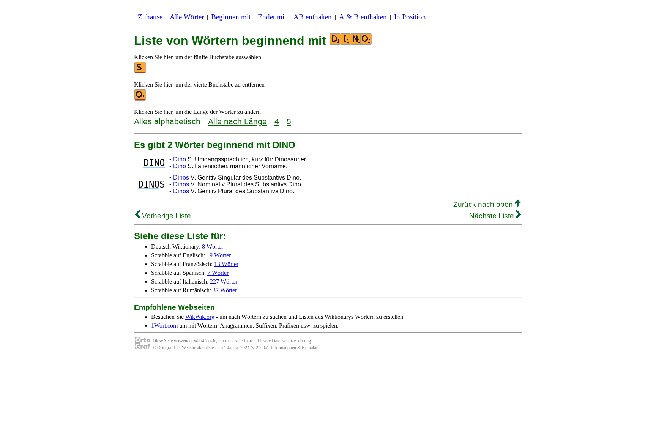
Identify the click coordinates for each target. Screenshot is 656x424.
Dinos (181, 177)
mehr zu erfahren (240, 341)
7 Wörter (218, 273)
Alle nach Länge (237, 121)
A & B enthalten (363, 17)
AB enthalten (312, 17)
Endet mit (272, 17)
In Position (410, 17)
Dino (179, 159)
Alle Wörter (187, 17)
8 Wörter (212, 246)
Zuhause (150, 17)
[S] (140, 71)
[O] (140, 99)
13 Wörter (226, 264)
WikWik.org (199, 317)
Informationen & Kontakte (294, 347)
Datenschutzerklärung (291, 341)
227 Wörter (223, 281)
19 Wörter (219, 255)
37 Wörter (225, 290)
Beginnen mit (231, 17)
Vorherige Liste (165, 216)
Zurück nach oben (484, 204)
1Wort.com (164, 325)
